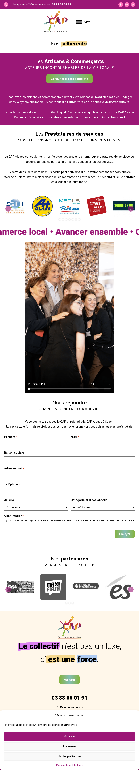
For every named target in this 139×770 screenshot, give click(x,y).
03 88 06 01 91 (61, 4)
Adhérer (69, 679)
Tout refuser (70, 746)
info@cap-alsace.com (69, 707)
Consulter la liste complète (69, 79)
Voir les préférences (69, 756)
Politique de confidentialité (69, 765)
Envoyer (124, 534)
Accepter (69, 736)
